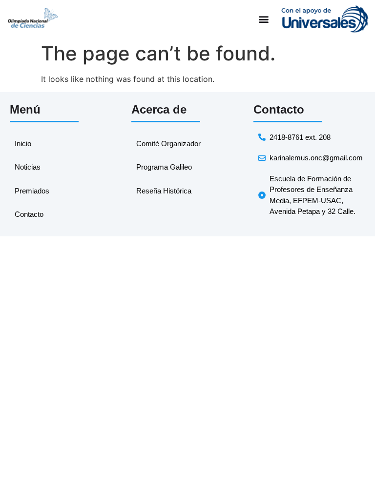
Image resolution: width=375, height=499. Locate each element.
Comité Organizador (168, 143)
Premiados (32, 191)
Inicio (23, 143)
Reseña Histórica (163, 191)
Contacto (29, 214)
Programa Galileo (164, 167)
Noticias (28, 167)
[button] (263, 19)
